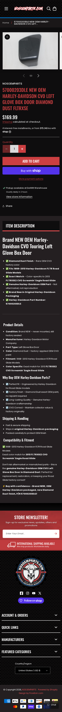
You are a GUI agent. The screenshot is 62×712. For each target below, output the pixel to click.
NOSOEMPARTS (29, 689)
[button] (6, 8)
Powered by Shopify (48, 689)
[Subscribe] (55, 533)
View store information (19, 196)
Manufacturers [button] (13, 639)
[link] (31, 544)
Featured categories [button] (16, 651)
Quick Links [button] (10, 627)
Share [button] (9, 206)
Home (5, 23)
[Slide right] (38, 75)
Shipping (7, 121)
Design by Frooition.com (31, 693)
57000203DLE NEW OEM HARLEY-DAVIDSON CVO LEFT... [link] (31, 23)
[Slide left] (23, 75)
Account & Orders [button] (15, 615)
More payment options (31, 178)
